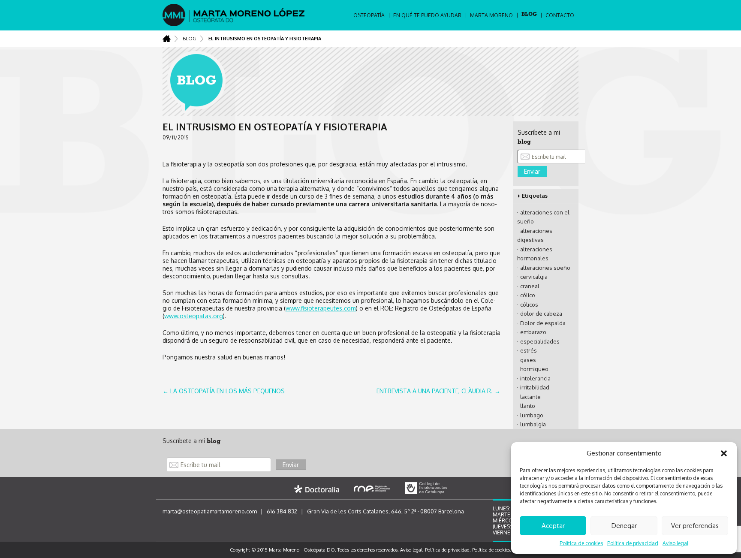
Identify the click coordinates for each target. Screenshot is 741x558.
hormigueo (534, 368)
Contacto (559, 15)
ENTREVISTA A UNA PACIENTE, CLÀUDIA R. (438, 391)
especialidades (540, 341)
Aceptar (553, 526)
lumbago (531, 415)
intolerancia (535, 378)
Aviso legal (675, 543)
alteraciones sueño (545, 267)
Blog (529, 15)
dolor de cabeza (541, 313)
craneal (529, 286)
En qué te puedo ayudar (427, 15)
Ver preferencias (695, 526)
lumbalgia (533, 424)
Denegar (624, 526)
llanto (527, 405)
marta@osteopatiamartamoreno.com (210, 511)
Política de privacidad (632, 543)
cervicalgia (534, 276)
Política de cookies (581, 543)
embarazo (533, 332)
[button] (724, 453)
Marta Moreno (491, 15)
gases (528, 359)
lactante (530, 396)
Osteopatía (369, 15)
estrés (528, 350)
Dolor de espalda (543, 323)
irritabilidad (534, 387)
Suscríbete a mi (191, 440)
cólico (527, 295)
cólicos (529, 304)
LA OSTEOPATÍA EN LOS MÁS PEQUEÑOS (224, 391)
